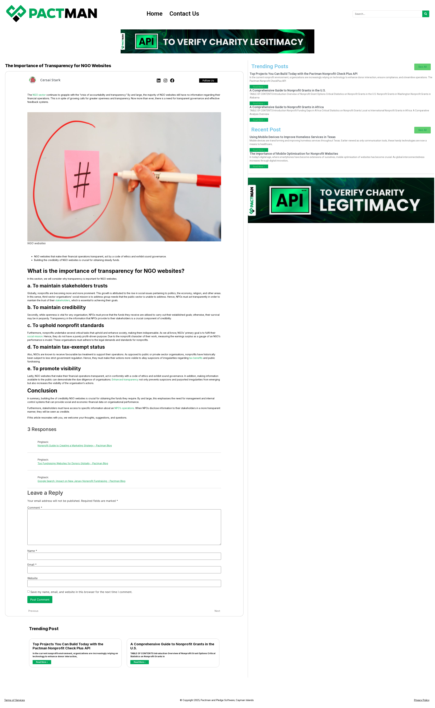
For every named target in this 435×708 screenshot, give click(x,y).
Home (155, 13)
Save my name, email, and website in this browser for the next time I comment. (81, 592)
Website (32, 578)
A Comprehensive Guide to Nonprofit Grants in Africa (287, 107)
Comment (34, 507)
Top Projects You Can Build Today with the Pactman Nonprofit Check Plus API (68, 646)
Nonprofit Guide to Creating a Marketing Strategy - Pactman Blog (75, 445)
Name (32, 550)
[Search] (425, 14)
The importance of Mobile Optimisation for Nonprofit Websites (294, 153)
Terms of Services (14, 700)
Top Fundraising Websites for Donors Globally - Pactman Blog (73, 463)
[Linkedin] (159, 80)
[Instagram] (165, 80)
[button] (208, 80)
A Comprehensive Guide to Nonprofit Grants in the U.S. (288, 90)
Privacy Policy (421, 700)
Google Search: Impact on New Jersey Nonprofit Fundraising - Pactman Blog (81, 481)
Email (32, 564)
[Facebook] (172, 80)
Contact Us (184, 13)
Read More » (42, 662)
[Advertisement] (341, 254)
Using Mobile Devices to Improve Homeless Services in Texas (293, 137)
